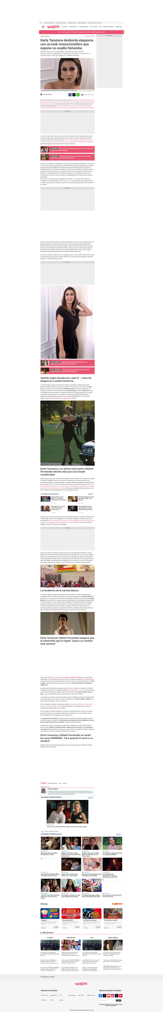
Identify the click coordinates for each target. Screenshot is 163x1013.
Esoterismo (43, 1000)
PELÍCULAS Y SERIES (108, 26)
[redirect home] (53, 27)
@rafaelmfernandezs (64, 181)
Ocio (60, 995)
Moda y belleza (72, 995)
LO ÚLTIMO (65, 26)
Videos (51, 1000)
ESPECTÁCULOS (73, 26)
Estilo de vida (81, 995)
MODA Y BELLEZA (83, 26)
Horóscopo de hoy (49, 22)
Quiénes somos (118, 1004)
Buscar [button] (118, 1000)
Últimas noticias (45, 995)
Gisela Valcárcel (82, 22)
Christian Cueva (72, 22)
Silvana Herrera (47, 94)
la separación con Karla (77, 690)
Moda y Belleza (45, 36)
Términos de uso (110, 1004)
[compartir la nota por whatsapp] (78, 94)
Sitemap (61, 1000)
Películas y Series (91, 995)
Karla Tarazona (52, 783)
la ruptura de (66, 677)
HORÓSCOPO (118, 26)
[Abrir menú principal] (43, 27)
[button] (122, 32)
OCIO (100, 26)
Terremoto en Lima (61, 22)
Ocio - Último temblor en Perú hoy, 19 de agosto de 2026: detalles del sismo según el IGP (81, 32)
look (59, 783)
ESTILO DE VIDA (93, 26)
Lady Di (65, 783)
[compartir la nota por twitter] (74, 94)
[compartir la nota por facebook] (70, 94)
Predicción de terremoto (95, 22)
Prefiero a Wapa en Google (51, 831)
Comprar (56, 927)
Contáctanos (102, 1004)
